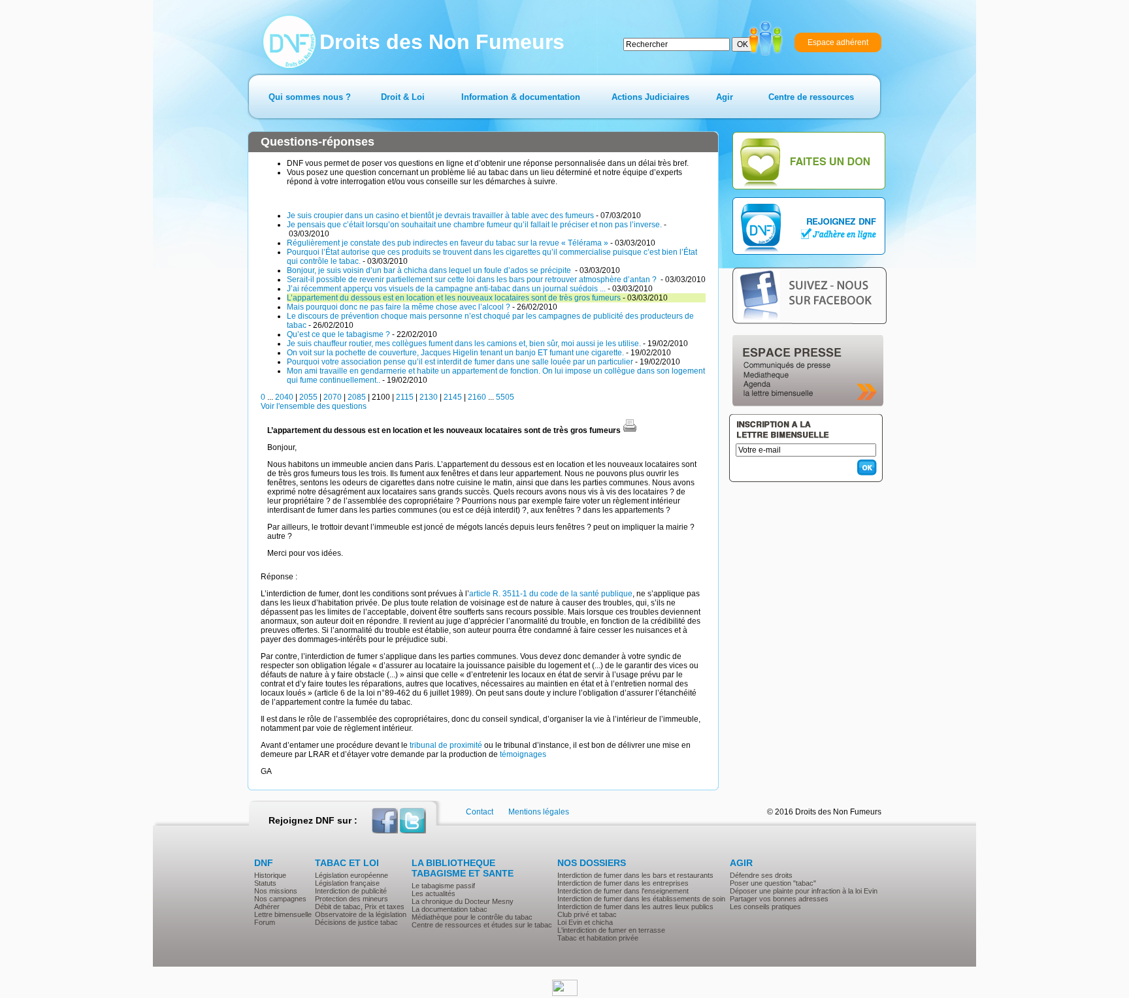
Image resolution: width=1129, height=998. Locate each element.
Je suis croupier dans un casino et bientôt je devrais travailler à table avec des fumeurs (440, 215)
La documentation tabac (449, 909)
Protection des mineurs (351, 899)
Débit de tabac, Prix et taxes (359, 906)
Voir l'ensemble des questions (314, 406)
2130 (428, 397)
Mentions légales (538, 811)
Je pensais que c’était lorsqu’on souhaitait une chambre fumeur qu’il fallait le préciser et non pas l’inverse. (474, 224)
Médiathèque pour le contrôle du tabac (472, 917)
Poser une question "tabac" (773, 883)
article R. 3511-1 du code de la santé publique (550, 593)
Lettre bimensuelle (283, 914)
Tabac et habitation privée (597, 938)
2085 (357, 397)
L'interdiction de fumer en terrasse (611, 930)
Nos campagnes (280, 899)
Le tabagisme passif (443, 886)
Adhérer (267, 906)
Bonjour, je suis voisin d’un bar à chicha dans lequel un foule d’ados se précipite (430, 270)
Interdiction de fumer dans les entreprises (623, 883)
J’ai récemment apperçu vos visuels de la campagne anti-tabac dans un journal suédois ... (446, 288)
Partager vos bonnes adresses (779, 899)
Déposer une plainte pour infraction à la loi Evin (803, 891)
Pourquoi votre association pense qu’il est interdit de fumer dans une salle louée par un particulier (460, 361)
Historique (270, 875)
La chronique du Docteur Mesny (463, 901)
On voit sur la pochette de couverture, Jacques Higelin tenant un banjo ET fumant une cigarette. (455, 352)
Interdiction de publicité (351, 891)
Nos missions (275, 891)
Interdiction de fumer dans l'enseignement (623, 891)
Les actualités (433, 893)
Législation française (347, 883)
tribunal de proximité (445, 745)
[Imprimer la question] (630, 430)
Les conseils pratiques (765, 906)
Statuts (265, 883)
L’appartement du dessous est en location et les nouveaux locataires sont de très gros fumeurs (454, 297)
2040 (284, 397)
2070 (332, 397)
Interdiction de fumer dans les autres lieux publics (635, 906)
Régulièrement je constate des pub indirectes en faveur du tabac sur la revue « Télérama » (447, 243)
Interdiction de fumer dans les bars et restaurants (635, 875)
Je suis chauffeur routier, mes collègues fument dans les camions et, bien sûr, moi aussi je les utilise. (464, 343)
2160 (477, 397)
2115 (405, 397)
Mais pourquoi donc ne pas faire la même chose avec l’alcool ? (398, 307)
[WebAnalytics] (565, 993)
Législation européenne (351, 875)
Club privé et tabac (587, 914)
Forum (264, 922)
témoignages (523, 754)
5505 (505, 397)
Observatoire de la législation (360, 914)
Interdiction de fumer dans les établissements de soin (641, 899)
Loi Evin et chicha (585, 922)
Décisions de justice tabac (356, 922)
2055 (308, 397)
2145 (453, 397)
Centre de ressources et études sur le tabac (482, 925)
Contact (479, 811)
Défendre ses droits (761, 875)
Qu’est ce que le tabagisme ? (338, 334)
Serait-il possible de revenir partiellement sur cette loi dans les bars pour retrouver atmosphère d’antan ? (473, 279)
